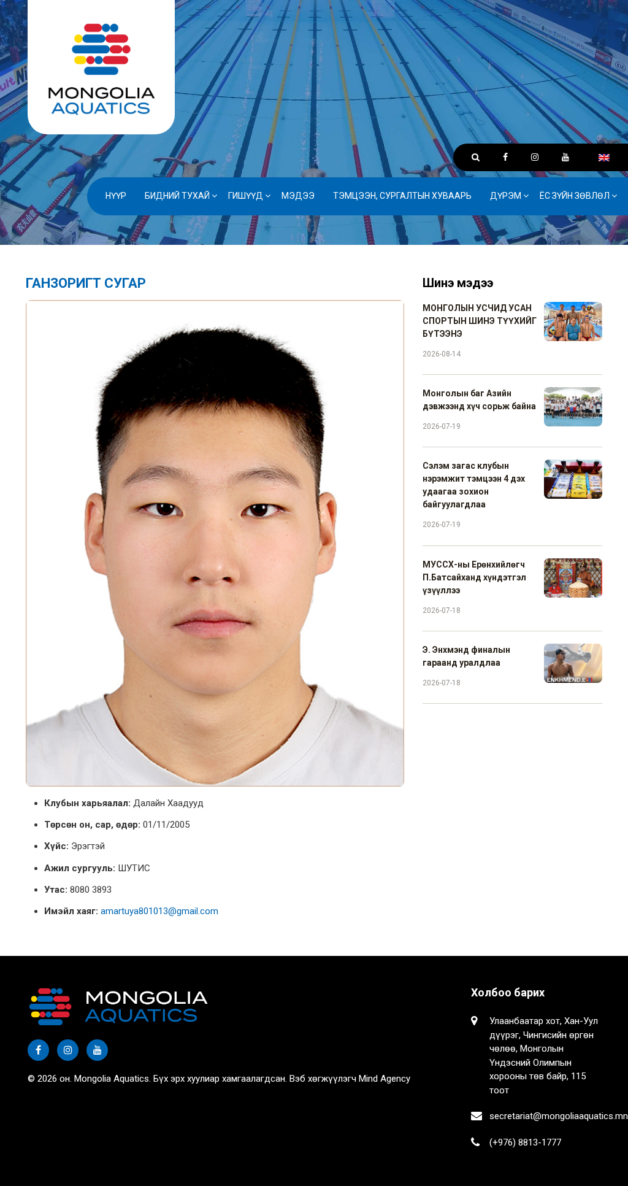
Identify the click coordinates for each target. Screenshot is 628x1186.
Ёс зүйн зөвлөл (575, 196)
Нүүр (115, 196)
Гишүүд (245, 196)
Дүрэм (505, 196)
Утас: (55, 889)
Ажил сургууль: (79, 868)
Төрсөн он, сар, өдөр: (92, 824)
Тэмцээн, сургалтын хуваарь (402, 196)
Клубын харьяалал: (87, 803)
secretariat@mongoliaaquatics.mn (558, 1116)
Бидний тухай (177, 196)
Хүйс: (56, 846)
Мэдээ (298, 196)
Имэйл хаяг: (71, 911)
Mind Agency (384, 1078)
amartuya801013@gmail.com (159, 911)
